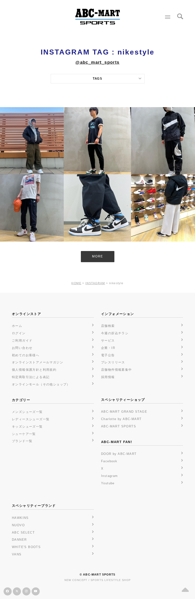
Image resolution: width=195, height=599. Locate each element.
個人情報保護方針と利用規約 (34, 369)
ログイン (19, 333)
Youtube (108, 483)
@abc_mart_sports (97, 62)
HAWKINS (20, 518)
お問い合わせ (22, 348)
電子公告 (108, 355)
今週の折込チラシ (114, 333)
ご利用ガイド (22, 340)
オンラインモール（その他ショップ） (41, 384)
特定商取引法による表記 (30, 377)
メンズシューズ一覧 (27, 412)
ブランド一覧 (22, 441)
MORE (97, 256)
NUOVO (18, 525)
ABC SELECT (23, 532)
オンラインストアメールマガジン (37, 362)
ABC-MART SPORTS (118, 426)
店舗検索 (108, 326)
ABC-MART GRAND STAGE (124, 411)
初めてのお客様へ (25, 355)
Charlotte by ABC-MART (121, 419)
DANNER (19, 539)
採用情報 (108, 377)
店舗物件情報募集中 (116, 369)
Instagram (109, 476)
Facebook (109, 461)
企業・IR (108, 348)
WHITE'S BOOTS (26, 547)
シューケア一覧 (24, 434)
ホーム (17, 326)
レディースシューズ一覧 (30, 419)
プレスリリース (113, 362)
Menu (167, 17)
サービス (108, 340)
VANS (17, 554)
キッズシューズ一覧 (27, 426)
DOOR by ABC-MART (118, 454)
